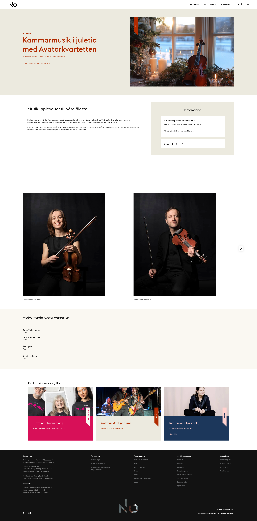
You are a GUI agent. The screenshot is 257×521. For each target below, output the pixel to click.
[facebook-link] (172, 144)
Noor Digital (229, 509)
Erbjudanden (225, 4)
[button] (241, 248)
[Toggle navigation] (248, 3)
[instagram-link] (177, 144)
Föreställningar (193, 4)
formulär (47, 460)
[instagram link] (29, 513)
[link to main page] (13, 4)
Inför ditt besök (210, 4)
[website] (182, 144)
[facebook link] (24, 513)
